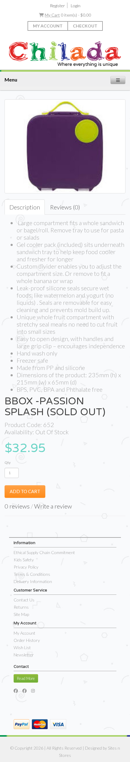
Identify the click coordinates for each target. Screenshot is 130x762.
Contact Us (24, 599)
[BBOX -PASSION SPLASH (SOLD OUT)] (65, 146)
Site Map (21, 614)
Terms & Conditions (32, 574)
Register (57, 5)
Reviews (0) (65, 207)
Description (24, 207)
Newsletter (24, 654)
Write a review (53, 506)
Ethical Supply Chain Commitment (44, 552)
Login (75, 5)
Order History (27, 640)
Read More (26, 678)
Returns (21, 607)
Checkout (85, 25)
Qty (8, 462)
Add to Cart (25, 491)
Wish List (22, 647)
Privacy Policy (26, 566)
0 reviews (17, 506)
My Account (48, 25)
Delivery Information (33, 581)
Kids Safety (24, 559)
